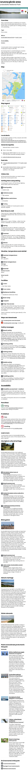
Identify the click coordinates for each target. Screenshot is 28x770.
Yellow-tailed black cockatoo (15, 720)
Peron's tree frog (14, 739)
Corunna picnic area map (13, 323)
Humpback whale (14, 697)
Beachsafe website (6, 338)
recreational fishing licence (15, 408)
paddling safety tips (6, 381)
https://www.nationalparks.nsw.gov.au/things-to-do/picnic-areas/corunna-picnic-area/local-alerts (13, 141)
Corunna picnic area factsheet (11, 320)
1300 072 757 (6, 153)
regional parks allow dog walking (12, 422)
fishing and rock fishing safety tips (13, 358)
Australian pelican (15, 674)
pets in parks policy (8, 423)
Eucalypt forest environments (11, 766)
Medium (3, 43)
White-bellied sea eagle (16, 652)
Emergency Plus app (14, 365)
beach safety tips (13, 339)
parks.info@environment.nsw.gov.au (12, 157)
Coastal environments (9, 763)
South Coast (18, 37)
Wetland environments (9, 768)
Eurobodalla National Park (7, 37)
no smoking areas (17, 428)
